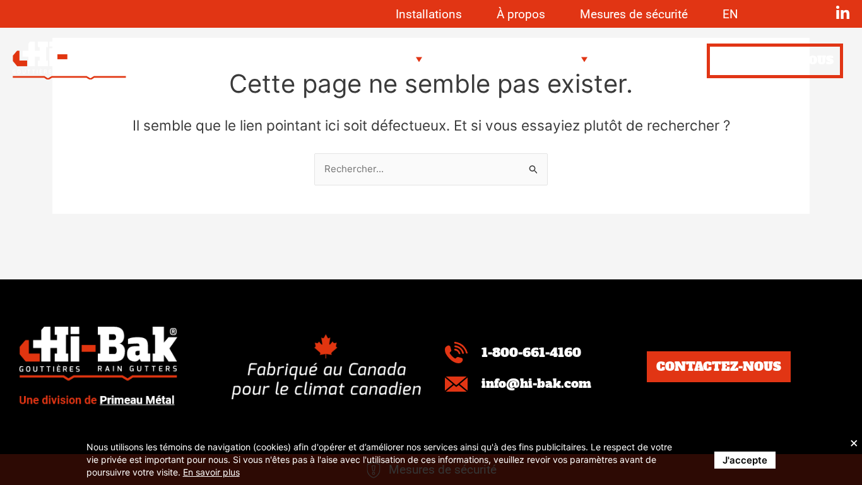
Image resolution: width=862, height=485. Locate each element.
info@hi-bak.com (536, 383)
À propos (521, 14)
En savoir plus (211, 472)
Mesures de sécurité (634, 14)
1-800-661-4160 (531, 352)
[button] (392, 59)
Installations (429, 14)
